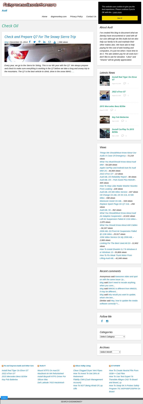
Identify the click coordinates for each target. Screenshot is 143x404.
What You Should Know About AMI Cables (118, 225)
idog (6, 42)
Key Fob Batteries (120, 117)
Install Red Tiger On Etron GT (124, 78)
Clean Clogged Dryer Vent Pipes (87, 370)
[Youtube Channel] (54, 42)
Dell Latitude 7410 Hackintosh (51, 382)
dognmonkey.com (59, 16)
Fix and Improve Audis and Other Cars (19, 366)
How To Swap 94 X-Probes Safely (124, 385)
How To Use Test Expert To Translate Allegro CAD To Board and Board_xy (123, 379)
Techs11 (43, 366)
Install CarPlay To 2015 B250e (123, 130)
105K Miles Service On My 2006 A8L (116, 237)
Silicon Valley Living (83, 366)
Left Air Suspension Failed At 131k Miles (118, 219)
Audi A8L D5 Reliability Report (113, 177)
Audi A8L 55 (105, 210)
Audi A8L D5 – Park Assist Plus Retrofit (117, 180)
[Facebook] (102, 321)
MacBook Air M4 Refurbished (51, 373)
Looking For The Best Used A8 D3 (115, 243)
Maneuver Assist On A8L (111, 201)
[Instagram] (107, 321)
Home (44, 16)
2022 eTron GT (119, 91)
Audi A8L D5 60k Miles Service (113, 192)
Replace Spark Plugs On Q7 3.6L (114, 204)
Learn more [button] (117, 12)
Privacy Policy (76, 16)
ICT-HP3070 (115, 366)
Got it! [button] (119, 18)
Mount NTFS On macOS (48, 370)
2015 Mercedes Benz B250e (112, 106)
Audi (4, 10)
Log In (4, 397)
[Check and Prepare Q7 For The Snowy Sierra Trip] (47, 53)
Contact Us (91, 16)
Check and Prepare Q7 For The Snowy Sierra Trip (40, 36)
